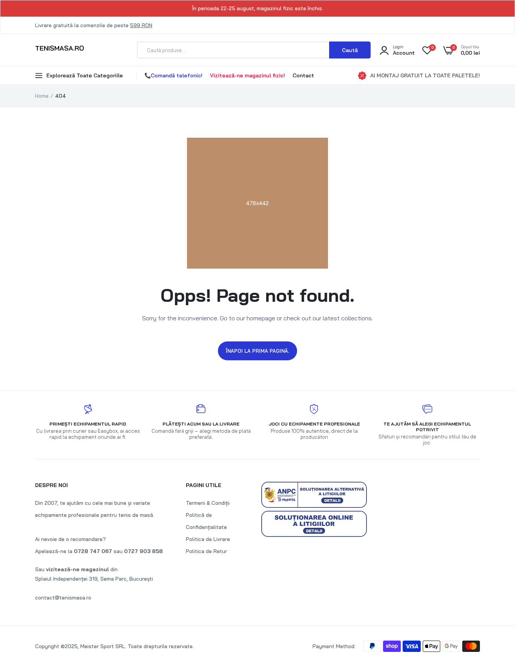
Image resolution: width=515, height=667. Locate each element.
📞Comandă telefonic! (173, 75)
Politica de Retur (206, 551)
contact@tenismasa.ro (63, 597)
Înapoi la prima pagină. (257, 351)
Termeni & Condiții (208, 502)
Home (42, 95)
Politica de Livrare (208, 539)
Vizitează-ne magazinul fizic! (247, 75)
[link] (494, 612)
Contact (303, 75)
